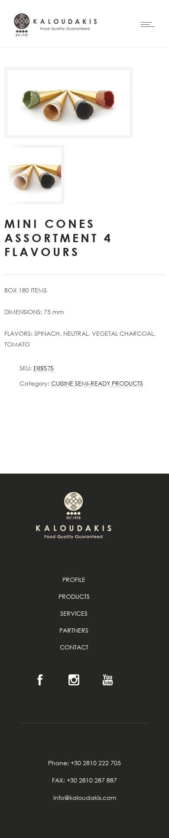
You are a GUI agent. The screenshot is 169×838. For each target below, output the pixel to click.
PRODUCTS (74, 596)
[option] (34, 175)
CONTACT (74, 647)
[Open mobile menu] (149, 24)
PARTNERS (73, 630)
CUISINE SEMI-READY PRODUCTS (97, 383)
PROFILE (73, 579)
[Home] (54, 53)
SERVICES (74, 613)
